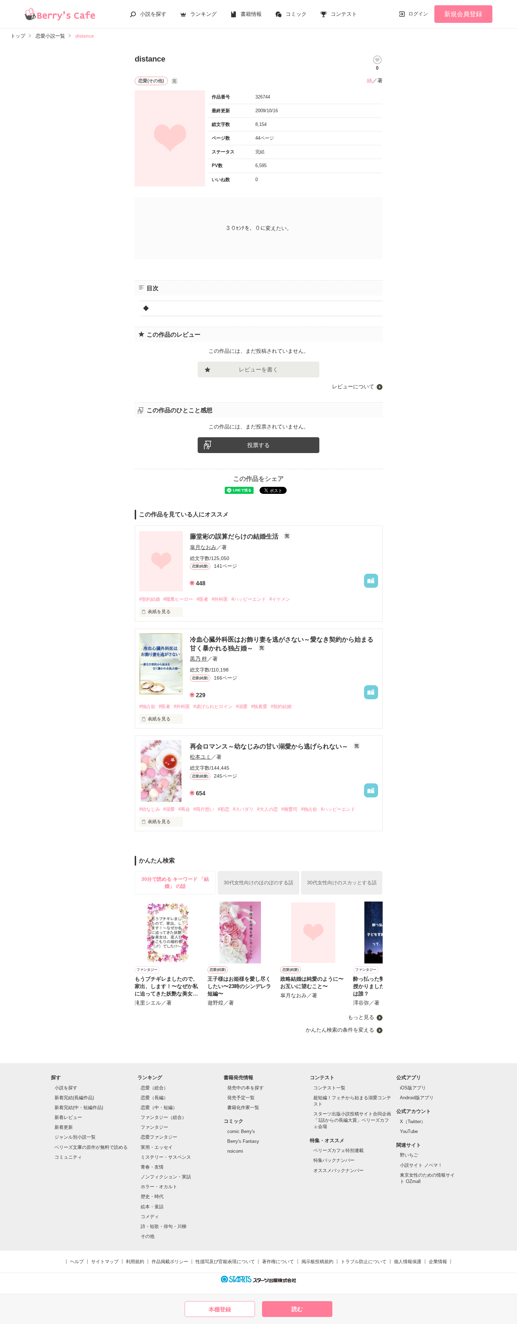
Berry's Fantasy (243, 1141)
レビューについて (353, 386)
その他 (147, 1236)
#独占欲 (147, 706)
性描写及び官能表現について (225, 1261)
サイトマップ (105, 1261)
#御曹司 (289, 809)
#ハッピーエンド (248, 599)
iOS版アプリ (413, 1087)
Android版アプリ (417, 1097)
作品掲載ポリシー (170, 1261)
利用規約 (135, 1261)
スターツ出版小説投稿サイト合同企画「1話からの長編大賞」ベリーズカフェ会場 (352, 1120)
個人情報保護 (407, 1261)
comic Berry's (241, 1131)
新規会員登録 (463, 14)
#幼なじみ (149, 809)
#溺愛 (242, 706)
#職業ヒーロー (178, 599)
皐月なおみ (203, 547)
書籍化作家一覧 (243, 1107)
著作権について (278, 1261)
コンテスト (344, 14)
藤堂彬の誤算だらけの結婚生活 (235, 536)
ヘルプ (77, 1261)
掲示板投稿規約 (317, 1261)
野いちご (409, 1155)
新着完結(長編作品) (74, 1097)
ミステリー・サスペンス (166, 1157)
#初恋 (223, 809)
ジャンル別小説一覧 (75, 1137)
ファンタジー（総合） (163, 1117)
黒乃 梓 (198, 659)
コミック (296, 14)
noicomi (235, 1151)
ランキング (203, 14)
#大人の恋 (267, 809)
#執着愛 (259, 706)
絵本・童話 (152, 1206)
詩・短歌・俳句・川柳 (163, 1226)
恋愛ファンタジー (159, 1137)
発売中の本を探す (245, 1087)
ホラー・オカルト (159, 1186)
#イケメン (279, 599)
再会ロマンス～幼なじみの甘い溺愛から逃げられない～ (270, 746)
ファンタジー (154, 1127)
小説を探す (153, 14)
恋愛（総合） (154, 1087)
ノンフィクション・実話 (166, 1176)
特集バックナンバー (334, 1160)
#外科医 (220, 599)
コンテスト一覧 (329, 1087)
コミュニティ (68, 1157)
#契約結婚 (149, 599)
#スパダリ (243, 809)
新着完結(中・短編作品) (79, 1107)
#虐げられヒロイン (212, 706)
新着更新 (64, 1127)
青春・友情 (152, 1167)
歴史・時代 (152, 1196)
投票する (258, 445)
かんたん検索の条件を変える (340, 1030)
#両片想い (203, 809)
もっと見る (361, 1017)
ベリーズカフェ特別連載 (338, 1150)
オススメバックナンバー (338, 1170)
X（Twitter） (413, 1121)
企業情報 (438, 1261)
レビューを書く (258, 370)
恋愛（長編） (154, 1097)
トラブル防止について (364, 1261)
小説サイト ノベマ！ (421, 1165)
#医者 (202, 599)
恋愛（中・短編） (159, 1107)
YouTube (409, 1131)
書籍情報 (251, 14)
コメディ (150, 1216)
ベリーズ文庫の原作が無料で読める (91, 1147)
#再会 (184, 809)
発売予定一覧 (241, 1097)
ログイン (418, 14)
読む (297, 1309)
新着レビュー (68, 1117)
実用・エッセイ (157, 1147)
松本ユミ (200, 757)
